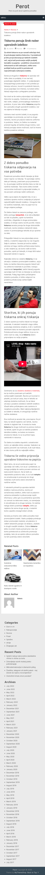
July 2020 (10, 750)
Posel (8, 636)
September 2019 (13, 782)
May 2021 (10, 718)
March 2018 (11, 837)
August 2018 (11, 824)
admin (11, 49)
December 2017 (12, 846)
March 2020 (11, 763)
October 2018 (11, 817)
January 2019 (11, 808)
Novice (13, 30)
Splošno (9, 639)
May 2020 (10, 757)
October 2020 (11, 740)
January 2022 (11, 705)
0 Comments (31, 49)
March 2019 (11, 801)
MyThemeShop (20, 872)
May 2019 (10, 795)
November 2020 (12, 737)
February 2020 (12, 766)
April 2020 (10, 760)
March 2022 (11, 699)
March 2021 (11, 724)
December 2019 (12, 773)
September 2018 (13, 821)
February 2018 (12, 840)
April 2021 (10, 721)
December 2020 (12, 734)
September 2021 (12, 712)
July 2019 (10, 789)
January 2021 (11, 731)
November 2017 (12, 850)
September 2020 (13, 744)
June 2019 (10, 792)
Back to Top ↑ (33, 872)
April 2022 (10, 696)
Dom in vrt (10, 627)
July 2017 (10, 862)
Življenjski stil (11, 646)
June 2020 (10, 753)
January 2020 (11, 769)
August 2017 (11, 859)
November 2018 (12, 814)
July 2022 (10, 686)
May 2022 (10, 692)
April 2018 (10, 833)
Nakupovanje (11, 630)
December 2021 (12, 708)
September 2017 (12, 856)
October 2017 (11, 853)
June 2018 (10, 830)
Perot (22, 6)
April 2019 (10, 798)
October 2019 (11, 779)
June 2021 (10, 715)
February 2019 (12, 805)
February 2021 (12, 728)
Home (6, 30)
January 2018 (11, 843)
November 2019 (12, 776)
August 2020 (11, 747)
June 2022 (10, 689)
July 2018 (10, 827)
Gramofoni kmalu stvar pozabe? (18, 676)
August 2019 (11, 785)
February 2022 (12, 702)
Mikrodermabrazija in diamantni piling (21, 667)
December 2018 (12, 811)
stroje (8, 643)
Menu (3, 18)
